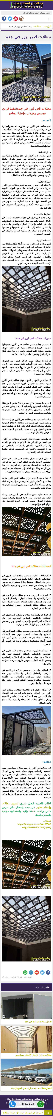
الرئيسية (47, 26)
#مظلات (47, 821)
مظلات (37, 26)
